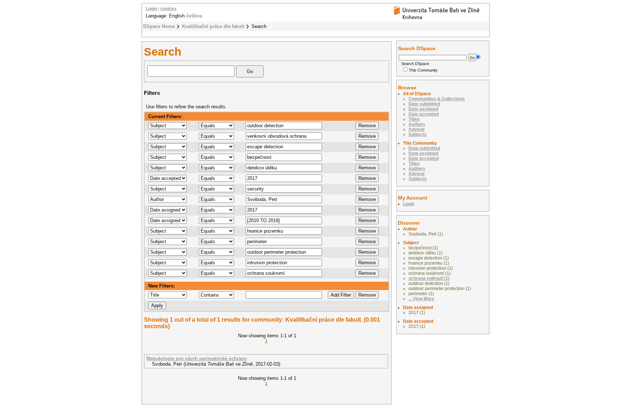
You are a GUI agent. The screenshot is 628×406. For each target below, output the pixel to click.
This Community (423, 70)
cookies (168, 9)
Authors (416, 124)
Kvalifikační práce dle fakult (213, 26)
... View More (421, 298)
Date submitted (424, 103)
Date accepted (423, 114)
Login (151, 9)
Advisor (416, 129)
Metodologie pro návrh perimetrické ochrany (196, 358)
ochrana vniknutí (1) (429, 278)
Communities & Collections (436, 98)
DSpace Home (159, 26)
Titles (414, 119)
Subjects (417, 134)
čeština (194, 16)
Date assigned (423, 109)
